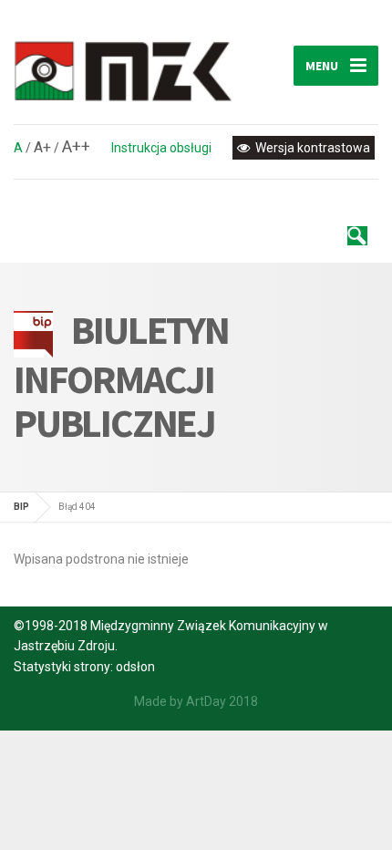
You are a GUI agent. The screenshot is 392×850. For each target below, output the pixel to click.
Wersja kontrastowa (311, 147)
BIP (21, 507)
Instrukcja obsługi (161, 147)
